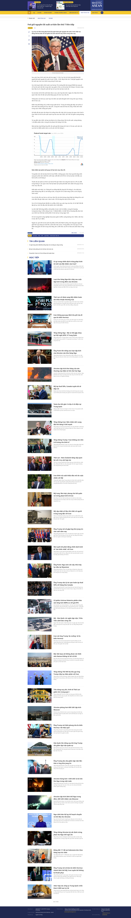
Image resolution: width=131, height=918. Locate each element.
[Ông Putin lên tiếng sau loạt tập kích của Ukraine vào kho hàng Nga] (40, 356)
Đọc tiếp (34, 257)
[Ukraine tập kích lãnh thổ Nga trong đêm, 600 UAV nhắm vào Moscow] (40, 802)
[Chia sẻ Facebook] (29, 36)
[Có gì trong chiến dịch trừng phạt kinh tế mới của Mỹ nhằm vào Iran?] (40, 267)
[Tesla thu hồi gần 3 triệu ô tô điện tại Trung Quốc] (40, 410)
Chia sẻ (30, 232)
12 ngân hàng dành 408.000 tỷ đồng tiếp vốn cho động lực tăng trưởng (46, 245)
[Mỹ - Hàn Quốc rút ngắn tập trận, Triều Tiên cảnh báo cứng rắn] (40, 624)
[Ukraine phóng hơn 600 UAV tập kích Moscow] (40, 713)
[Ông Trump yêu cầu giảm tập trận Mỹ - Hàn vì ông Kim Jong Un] (40, 767)
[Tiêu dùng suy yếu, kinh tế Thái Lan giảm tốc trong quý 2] (40, 695)
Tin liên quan (37, 241)
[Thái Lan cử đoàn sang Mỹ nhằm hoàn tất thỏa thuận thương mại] (40, 303)
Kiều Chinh (74, 232)
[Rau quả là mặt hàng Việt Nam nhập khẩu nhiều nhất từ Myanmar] (60, 5)
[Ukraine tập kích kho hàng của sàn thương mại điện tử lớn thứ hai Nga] (40, 374)
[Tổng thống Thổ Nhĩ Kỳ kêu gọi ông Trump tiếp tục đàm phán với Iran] (40, 677)
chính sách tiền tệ (54, 235)
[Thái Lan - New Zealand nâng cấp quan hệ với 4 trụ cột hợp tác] (40, 463)
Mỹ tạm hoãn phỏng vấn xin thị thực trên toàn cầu (41, 249)
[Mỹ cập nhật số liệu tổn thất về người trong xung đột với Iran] (40, 517)
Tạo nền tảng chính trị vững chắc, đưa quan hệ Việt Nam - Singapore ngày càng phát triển (45, 6)
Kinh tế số (95, 12)
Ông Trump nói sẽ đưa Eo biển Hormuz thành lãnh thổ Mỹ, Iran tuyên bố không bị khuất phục (69, 870)
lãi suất (30, 28)
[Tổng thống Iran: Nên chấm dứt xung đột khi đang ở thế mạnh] (40, 428)
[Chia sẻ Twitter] (29, 40)
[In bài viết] (29, 44)
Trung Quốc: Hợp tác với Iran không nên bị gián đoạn (41, 253)
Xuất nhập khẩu (68, 2)
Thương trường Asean (61, 12)
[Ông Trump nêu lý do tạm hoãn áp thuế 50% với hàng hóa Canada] (40, 588)
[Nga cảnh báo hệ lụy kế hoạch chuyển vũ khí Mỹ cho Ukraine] (40, 820)
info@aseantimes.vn (106, 913)
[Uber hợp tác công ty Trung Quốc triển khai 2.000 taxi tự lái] (40, 892)
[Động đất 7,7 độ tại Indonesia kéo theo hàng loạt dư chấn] (40, 856)
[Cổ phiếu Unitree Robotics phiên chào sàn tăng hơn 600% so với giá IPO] (40, 606)
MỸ (42, 235)
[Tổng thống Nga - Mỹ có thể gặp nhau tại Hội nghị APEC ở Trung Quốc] (40, 339)
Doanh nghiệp (48, 12)
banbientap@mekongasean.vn (70, 911)
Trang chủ (32, 18)
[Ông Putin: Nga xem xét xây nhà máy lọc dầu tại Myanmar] (40, 570)
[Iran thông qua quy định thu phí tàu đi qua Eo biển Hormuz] (40, 321)
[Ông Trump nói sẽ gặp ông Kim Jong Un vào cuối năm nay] (40, 535)
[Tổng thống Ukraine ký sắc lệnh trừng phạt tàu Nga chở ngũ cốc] (40, 838)
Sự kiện (39, 12)
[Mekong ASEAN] (97, 5)
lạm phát (46, 235)
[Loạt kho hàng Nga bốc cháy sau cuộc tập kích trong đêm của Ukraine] (40, 285)
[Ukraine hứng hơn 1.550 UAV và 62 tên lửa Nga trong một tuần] (40, 785)
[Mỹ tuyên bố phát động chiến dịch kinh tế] (40, 553)
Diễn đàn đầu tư (73, 12)
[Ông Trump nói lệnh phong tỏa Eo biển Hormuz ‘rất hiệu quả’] (40, 731)
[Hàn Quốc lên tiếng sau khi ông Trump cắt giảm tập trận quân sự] (40, 749)
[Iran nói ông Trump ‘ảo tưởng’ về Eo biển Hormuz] (40, 642)
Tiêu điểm (37, 2)
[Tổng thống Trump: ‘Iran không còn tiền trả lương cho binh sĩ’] (40, 446)
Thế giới (51, 18)
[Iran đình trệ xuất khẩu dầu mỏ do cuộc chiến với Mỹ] (40, 481)
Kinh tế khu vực (85, 12)
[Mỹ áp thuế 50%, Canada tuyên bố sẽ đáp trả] (40, 392)
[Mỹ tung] (40, 499)
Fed (35, 28)
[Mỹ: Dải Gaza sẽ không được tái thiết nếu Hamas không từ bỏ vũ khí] (40, 660)
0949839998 (104, 914)
